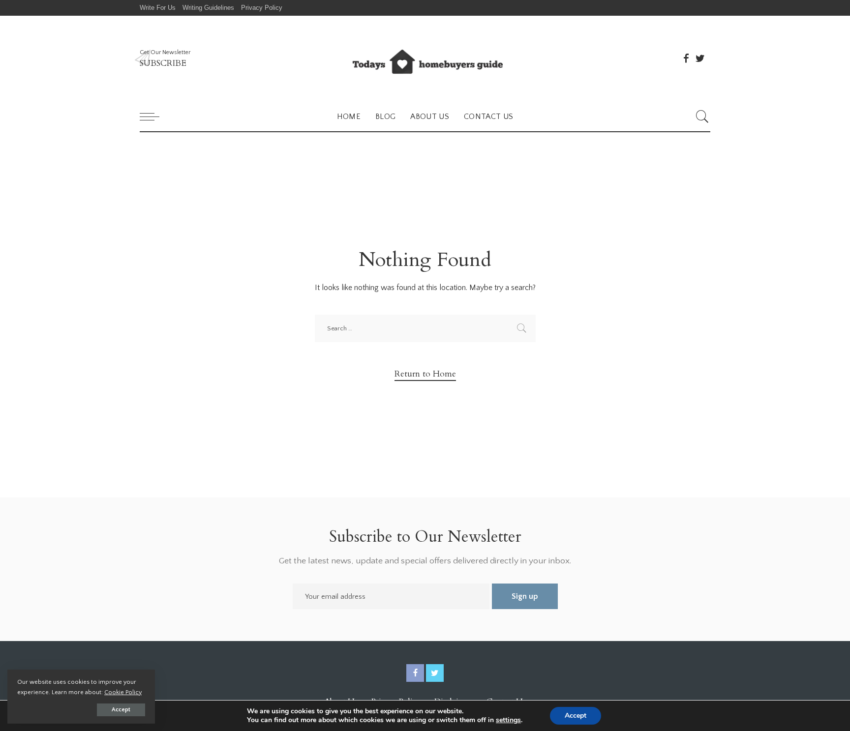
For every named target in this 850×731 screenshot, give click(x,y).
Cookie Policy (123, 692)
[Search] (702, 116)
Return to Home (425, 374)
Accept (121, 709)
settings (508, 720)
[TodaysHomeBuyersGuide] (425, 59)
